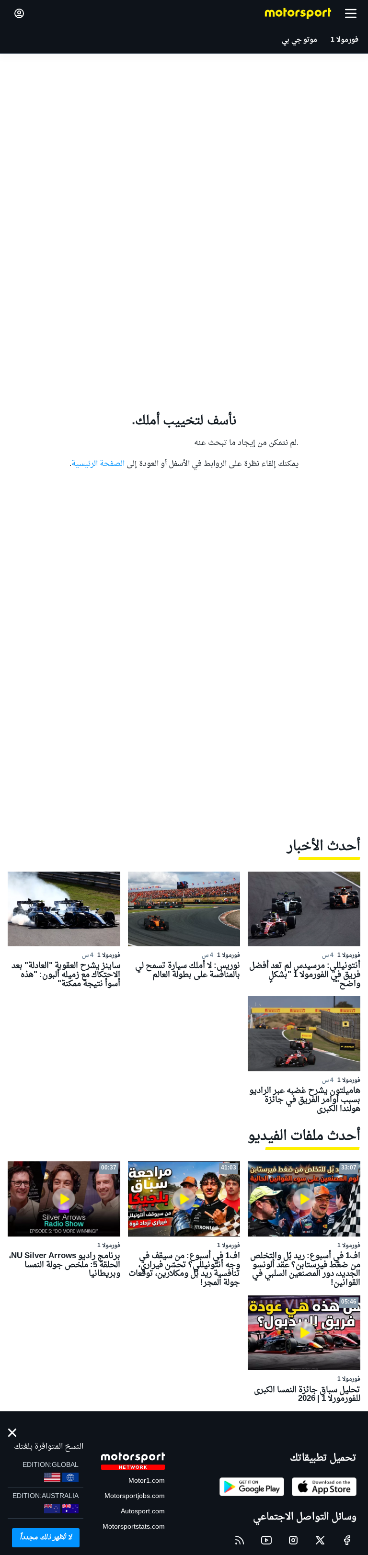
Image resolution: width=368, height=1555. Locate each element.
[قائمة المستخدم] (19, 13)
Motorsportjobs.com (134, 1496)
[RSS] (239, 1540)
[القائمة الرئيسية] (350, 13)
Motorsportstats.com (134, 1527)
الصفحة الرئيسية (98, 464)
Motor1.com (146, 1481)
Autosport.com (143, 1511)
